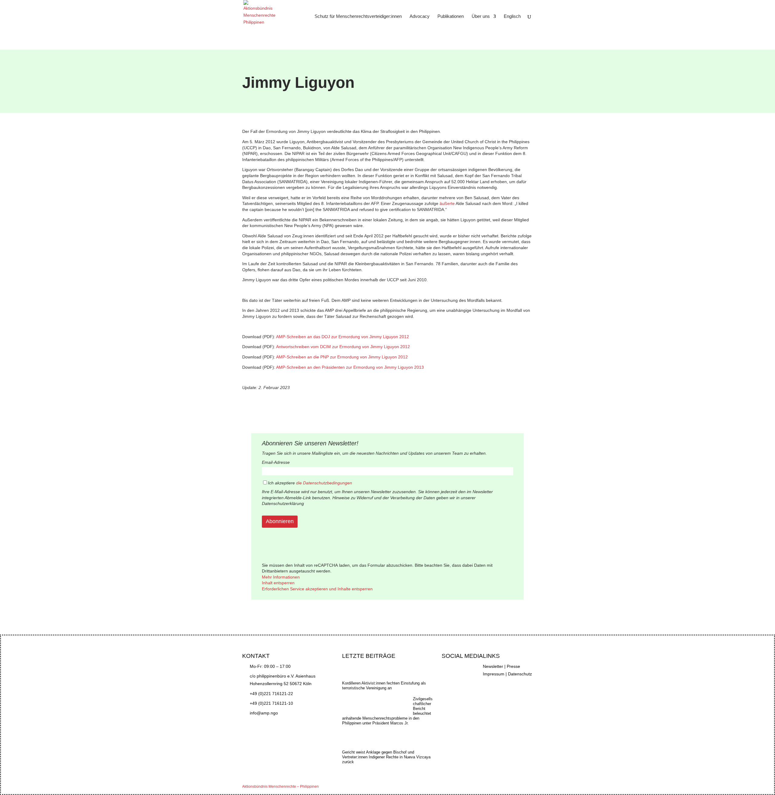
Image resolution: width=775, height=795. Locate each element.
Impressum (493, 673)
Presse (513, 666)
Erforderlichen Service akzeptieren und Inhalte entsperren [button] (317, 588)
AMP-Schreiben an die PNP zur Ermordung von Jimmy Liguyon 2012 (341, 357)
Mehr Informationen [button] (281, 577)
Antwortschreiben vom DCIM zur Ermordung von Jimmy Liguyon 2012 (343, 346)
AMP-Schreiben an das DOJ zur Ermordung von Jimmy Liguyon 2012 (342, 336)
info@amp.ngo (264, 713)
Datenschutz (520, 673)
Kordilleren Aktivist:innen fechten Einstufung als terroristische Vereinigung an (384, 685)
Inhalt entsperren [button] (278, 582)
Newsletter (493, 666)
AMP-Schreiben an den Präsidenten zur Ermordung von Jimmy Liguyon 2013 (350, 367)
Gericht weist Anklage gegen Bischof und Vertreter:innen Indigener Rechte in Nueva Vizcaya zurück (386, 757)
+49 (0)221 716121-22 (271, 693)
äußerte (447, 203)
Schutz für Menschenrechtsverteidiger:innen (358, 16)
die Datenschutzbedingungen (324, 482)
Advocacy (420, 16)
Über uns (481, 16)
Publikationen (450, 16)
